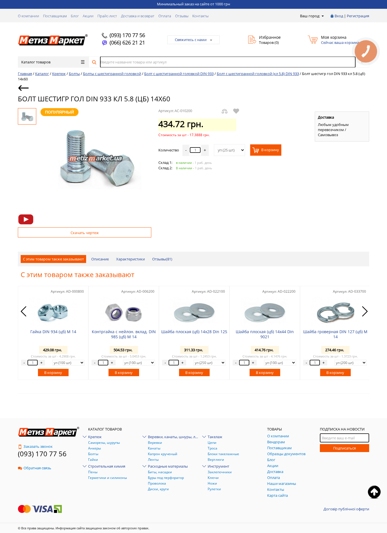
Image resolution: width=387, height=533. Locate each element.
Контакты (200, 15)
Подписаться (344, 448)
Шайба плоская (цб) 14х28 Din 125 (194, 331)
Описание (100, 259)
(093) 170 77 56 (127, 35)
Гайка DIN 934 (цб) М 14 (53, 331)
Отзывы (181, 15)
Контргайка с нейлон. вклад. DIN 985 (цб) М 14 (124, 334)
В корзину (269, 150)
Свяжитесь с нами (191, 39)
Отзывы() (162, 259)
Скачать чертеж (85, 232)
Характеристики (130, 259)
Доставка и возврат (137, 15)
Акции (88, 15)
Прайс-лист (107, 15)
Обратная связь (37, 467)
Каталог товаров (35, 62)
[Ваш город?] (322, 15)
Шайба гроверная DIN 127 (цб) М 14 (335, 334)
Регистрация (358, 15)
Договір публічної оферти (346, 508)
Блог (75, 15)
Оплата (164, 15)
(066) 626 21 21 (127, 42)
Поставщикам (55, 15)
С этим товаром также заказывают (53, 259)
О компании (28, 15)
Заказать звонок (38, 446)
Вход (339, 15)
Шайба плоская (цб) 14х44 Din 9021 (265, 334)
